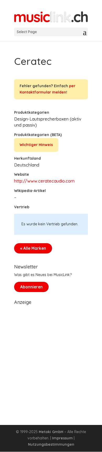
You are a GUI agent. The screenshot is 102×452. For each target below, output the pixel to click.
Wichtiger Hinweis (36, 144)
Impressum (62, 438)
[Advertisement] (51, 358)
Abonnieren (31, 286)
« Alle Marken (33, 248)
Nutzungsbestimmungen (51, 444)
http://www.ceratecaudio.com (44, 181)
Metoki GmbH (51, 431)
